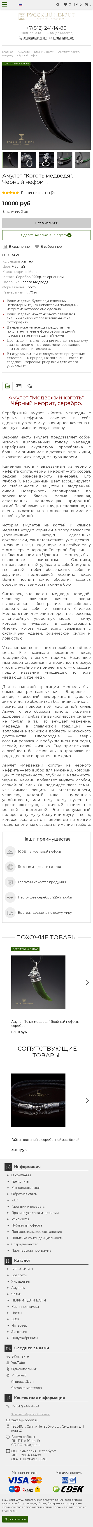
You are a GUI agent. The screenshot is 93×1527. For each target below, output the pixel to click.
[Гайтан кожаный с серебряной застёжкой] (46, 1100)
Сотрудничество (24, 1244)
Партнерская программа (31, 1251)
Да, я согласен (15, 1519)
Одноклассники (24, 1369)
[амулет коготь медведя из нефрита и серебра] (83, 160)
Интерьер (19, 1325)
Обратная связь (24, 1194)
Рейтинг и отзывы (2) (38, 193)
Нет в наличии (46, 223)
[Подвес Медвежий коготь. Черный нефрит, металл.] (10, 160)
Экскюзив (19, 1332)
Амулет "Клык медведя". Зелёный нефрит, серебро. (45, 1024)
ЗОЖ (15, 1319)
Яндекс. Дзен (22, 1382)
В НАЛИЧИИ (22, 1269)
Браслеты (19, 1275)
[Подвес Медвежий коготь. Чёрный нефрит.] (28, 160)
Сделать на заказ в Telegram (44, 235)
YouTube (18, 1363)
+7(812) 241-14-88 (46, 28)
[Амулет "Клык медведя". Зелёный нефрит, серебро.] (46, 982)
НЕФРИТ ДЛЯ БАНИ (28, 1300)
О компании (21, 1175)
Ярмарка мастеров (26, 1388)
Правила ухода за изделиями (35, 1213)
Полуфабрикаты (24, 1338)
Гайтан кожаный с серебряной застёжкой (45, 1140)
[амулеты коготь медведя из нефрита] (64, 160)
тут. (15, 1510)
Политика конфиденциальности (37, 1238)
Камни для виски (25, 1307)
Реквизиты (20, 1219)
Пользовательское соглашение (36, 1232)
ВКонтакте (20, 1356)
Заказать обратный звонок (30, 1414)
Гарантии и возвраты (28, 1207)
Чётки (16, 1294)
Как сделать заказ (25, 1188)
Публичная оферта (26, 1225)
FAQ (14, 1200)
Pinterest (18, 1375)
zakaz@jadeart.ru (24, 1420)
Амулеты (18, 1288)
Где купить (20, 1181)
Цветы (16, 1313)
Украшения (20, 1281)
